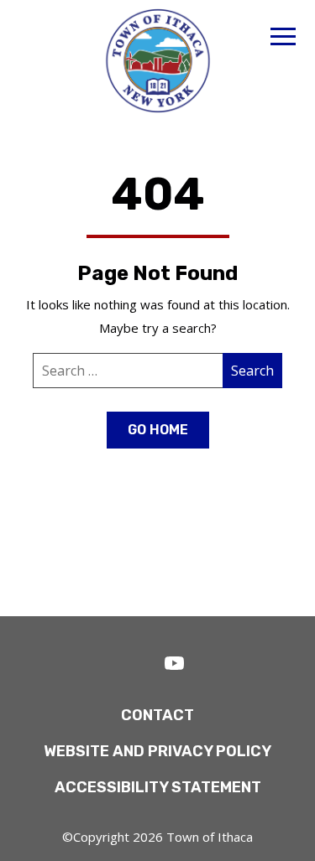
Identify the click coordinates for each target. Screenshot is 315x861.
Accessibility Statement (158, 787)
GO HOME (158, 430)
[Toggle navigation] (283, 38)
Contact (157, 715)
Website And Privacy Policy (157, 751)
